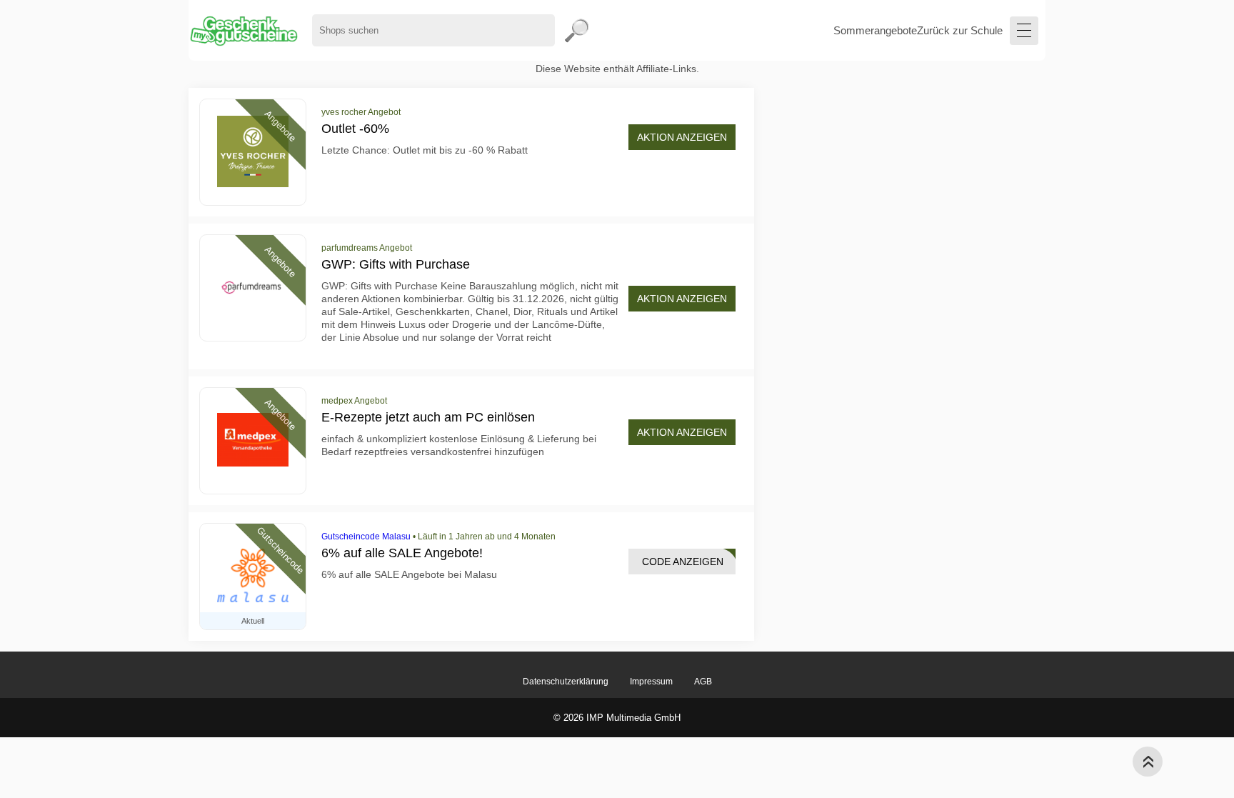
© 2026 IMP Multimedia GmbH (617, 717)
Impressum (651, 682)
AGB (703, 682)
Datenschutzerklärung (565, 682)
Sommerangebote (875, 30)
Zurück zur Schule (960, 30)
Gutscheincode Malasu (366, 537)
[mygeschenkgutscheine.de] (243, 30)
